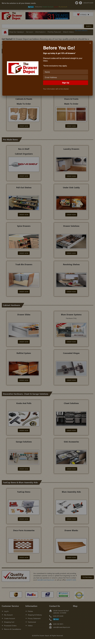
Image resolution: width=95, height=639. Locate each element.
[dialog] (47, 68)
